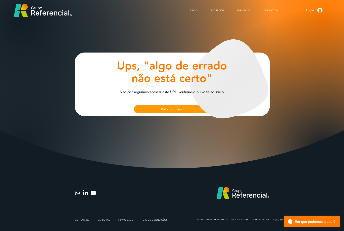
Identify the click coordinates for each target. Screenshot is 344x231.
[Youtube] (93, 193)
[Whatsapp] (77, 193)
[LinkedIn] (85, 193)
